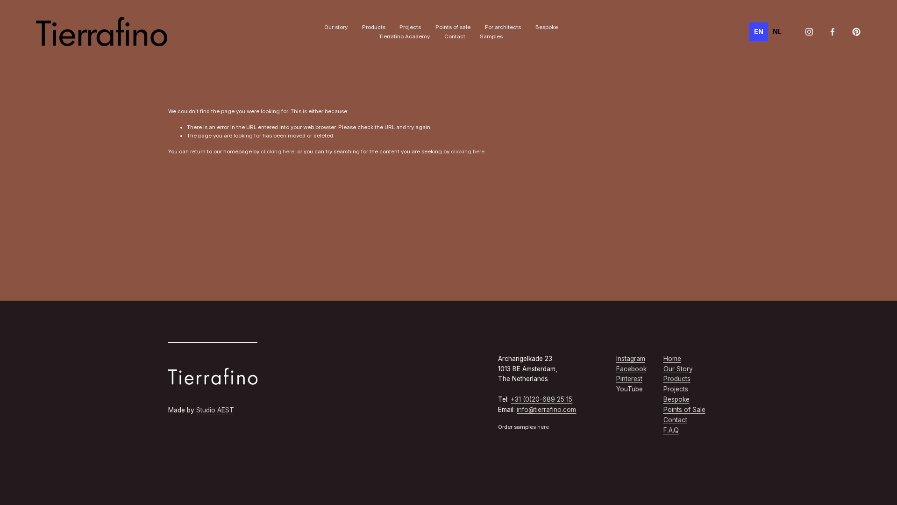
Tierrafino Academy (404, 36)
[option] (777, 31)
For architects (503, 27)
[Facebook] (832, 31)
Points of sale (452, 27)
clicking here (277, 151)
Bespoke (546, 27)
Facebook (631, 369)
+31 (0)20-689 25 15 (541, 399)
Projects (410, 27)
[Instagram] (809, 31)
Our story (336, 27)
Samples (491, 36)
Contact (454, 36)
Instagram (630, 358)
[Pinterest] (856, 31)
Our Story (678, 369)
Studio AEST (215, 410)
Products (373, 27)
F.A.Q (671, 430)
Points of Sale (684, 409)
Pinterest (629, 378)
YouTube (629, 389)
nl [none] (777, 32)
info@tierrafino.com (546, 409)
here (543, 427)
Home (672, 358)
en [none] (758, 32)
